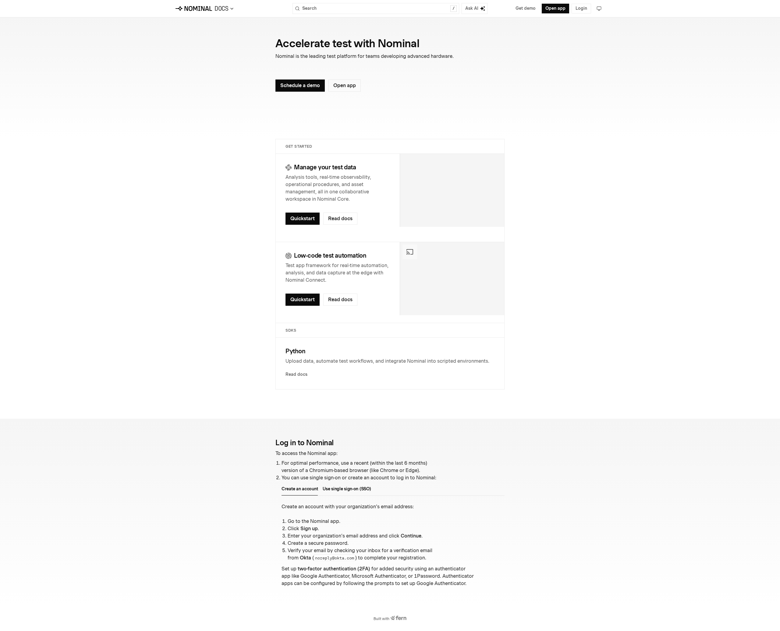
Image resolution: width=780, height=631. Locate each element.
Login (581, 8)
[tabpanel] (393, 545)
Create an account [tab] (300, 488)
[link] (302, 219)
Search (378, 8)
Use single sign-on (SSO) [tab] (347, 488)
